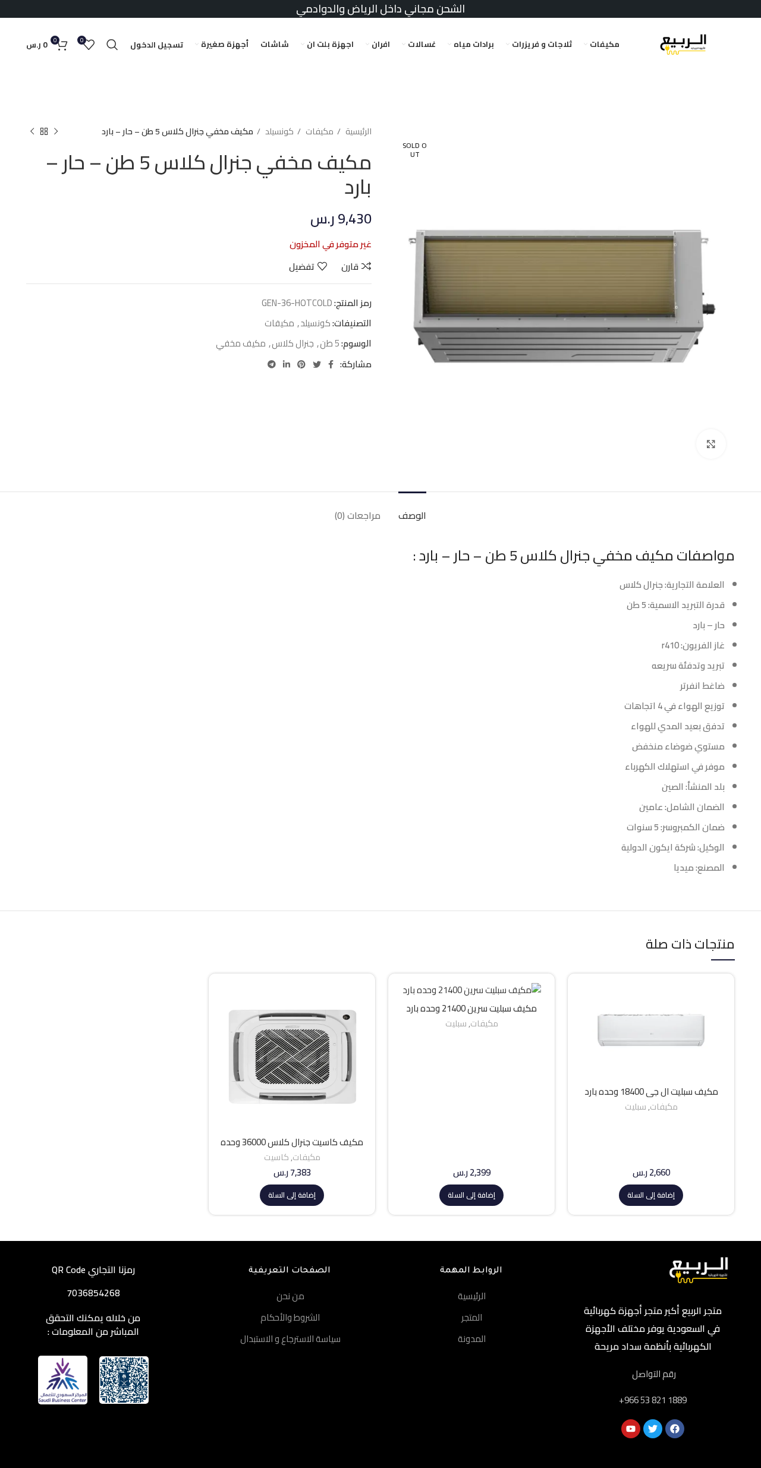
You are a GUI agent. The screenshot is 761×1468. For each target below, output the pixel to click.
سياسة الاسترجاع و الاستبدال (290, 1338)
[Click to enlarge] (711, 444)
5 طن (329, 343)
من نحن (290, 1296)
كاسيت (276, 1157)
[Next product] (32, 131)
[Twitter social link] (317, 364)
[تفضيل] (585, 1055)
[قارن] (585, 1001)
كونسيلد (278, 131)
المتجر (471, 1317)
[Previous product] (56, 131)
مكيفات (319, 131)
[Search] (112, 44)
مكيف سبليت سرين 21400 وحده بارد (471, 1008)
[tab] (412, 510)
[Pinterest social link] (301, 364)
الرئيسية (358, 131)
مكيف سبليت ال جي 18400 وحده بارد (651, 1091)
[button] (651, 1195)
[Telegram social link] (271, 364)
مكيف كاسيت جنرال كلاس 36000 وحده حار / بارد (292, 1147)
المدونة (472, 1338)
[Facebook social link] (331, 364)
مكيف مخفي (241, 343)
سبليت (635, 1107)
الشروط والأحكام (290, 1317)
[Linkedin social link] (286, 364)
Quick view (585, 1028)
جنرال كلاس (293, 343)
